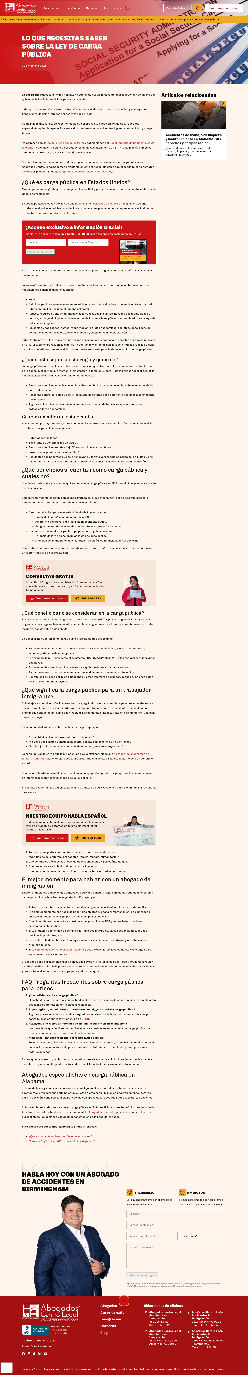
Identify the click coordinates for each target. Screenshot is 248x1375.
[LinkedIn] (39, 1354)
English (127, 8)
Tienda (116, 8)
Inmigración (73, 8)
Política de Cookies (105, 1369)
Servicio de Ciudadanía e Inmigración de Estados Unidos (61, 619)
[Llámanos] (198, 8)
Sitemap (221, 1369)
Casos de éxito (112, 1312)
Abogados (92, 8)
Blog (105, 8)
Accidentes (50, 8)
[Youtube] (45, 1354)
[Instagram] (29, 1354)
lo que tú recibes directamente (78, 1033)
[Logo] (21, 8)
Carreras (108, 1326)
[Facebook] (23, 1354)
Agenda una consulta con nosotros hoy (86, 171)
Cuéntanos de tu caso (223, 8)
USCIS (86, 1018)
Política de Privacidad (131, 1369)
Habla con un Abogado (142, 1275)
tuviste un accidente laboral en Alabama (58, 949)
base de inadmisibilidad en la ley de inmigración (105, 203)
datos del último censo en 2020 (63, 142)
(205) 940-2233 (39, 1340)
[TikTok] (34, 1354)
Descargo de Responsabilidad (163, 1369)
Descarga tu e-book (40, 251)
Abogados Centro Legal (104, 1112)
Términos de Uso (192, 1369)
